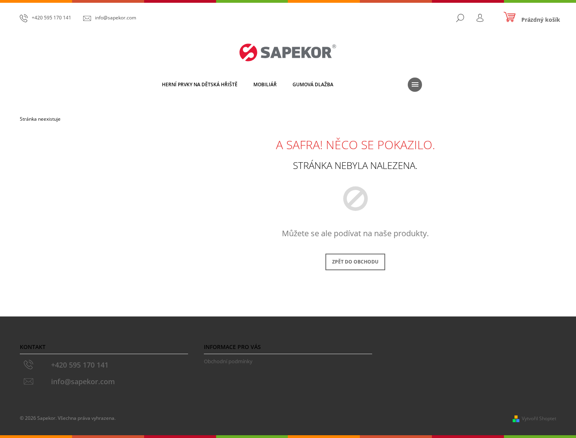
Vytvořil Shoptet (539, 418)
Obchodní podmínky (228, 361)
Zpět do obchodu (355, 261)
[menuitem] (199, 85)
